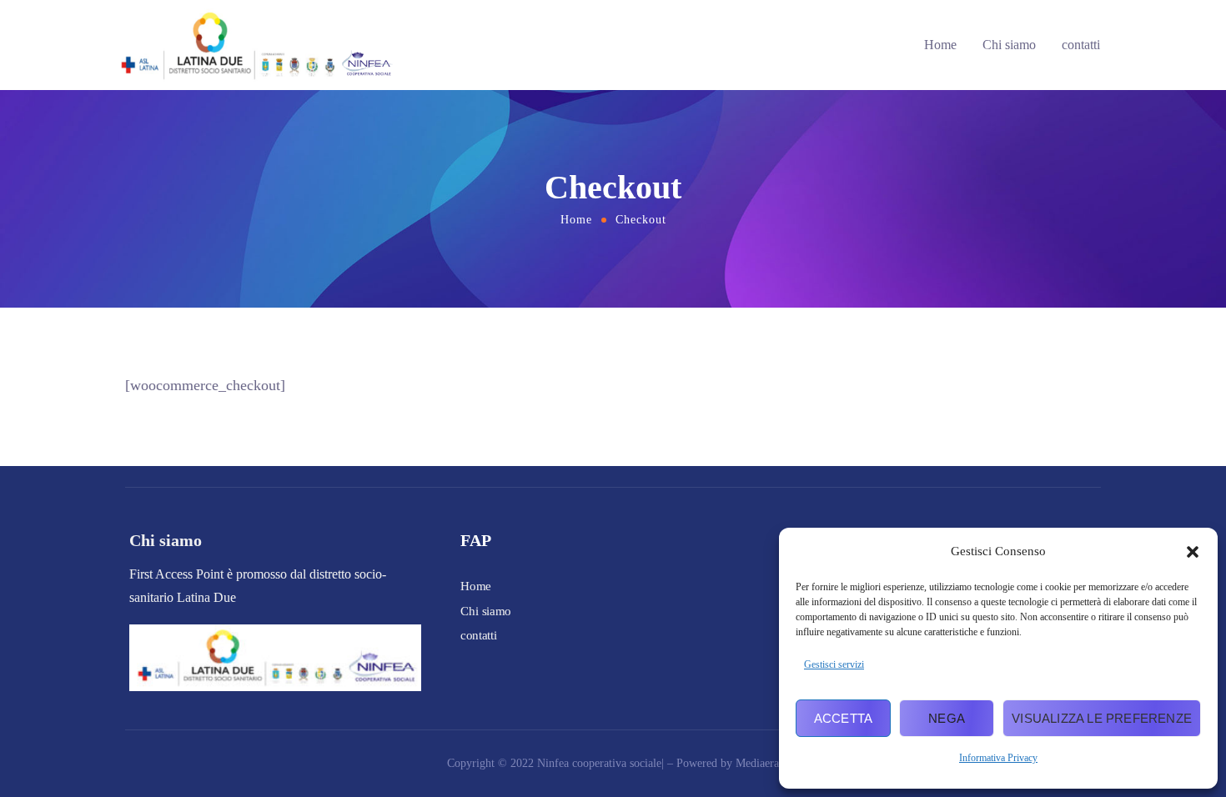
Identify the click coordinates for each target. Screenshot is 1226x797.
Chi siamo (1009, 45)
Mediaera (757, 763)
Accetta (843, 718)
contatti (1081, 45)
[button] (1192, 552)
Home (940, 45)
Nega (946, 718)
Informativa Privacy (998, 758)
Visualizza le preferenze (1102, 718)
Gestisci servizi (834, 664)
